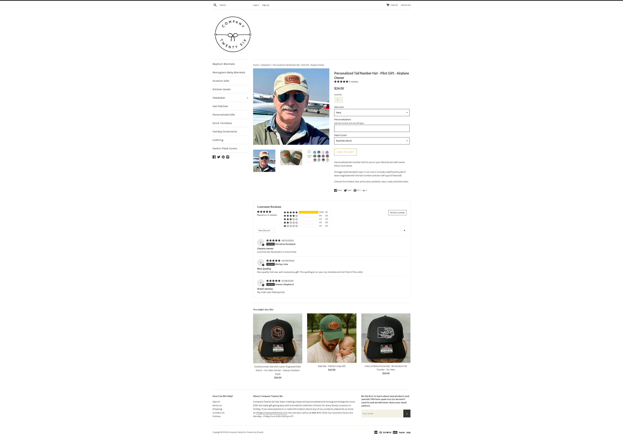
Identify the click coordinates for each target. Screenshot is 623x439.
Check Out (405, 5)
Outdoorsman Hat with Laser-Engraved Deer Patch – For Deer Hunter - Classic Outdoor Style (277, 370)
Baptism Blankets (224, 63)
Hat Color (339, 107)
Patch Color (340, 135)
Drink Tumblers (222, 123)
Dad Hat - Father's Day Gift (332, 366)
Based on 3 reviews (267, 215)
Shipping (217, 409)
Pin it (358, 190)
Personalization (342, 119)
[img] (273, 240)
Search (216, 401)
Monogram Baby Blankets (229, 72)
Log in (256, 5)
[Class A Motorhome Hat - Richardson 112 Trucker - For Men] (385, 338)
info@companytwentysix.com (271, 412)
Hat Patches (220, 106)
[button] (341, 81)
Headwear (230, 97)
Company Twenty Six (237, 432)
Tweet (349, 190)
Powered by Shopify (255, 432)
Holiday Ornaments (225, 131)
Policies (217, 416)
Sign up (265, 5)
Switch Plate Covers (225, 148)
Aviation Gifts (221, 80)
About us (217, 405)
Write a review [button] (397, 212)
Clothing (218, 140)
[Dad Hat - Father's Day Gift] (331, 338)
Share (339, 190)
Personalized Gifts (224, 114)
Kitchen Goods (222, 89)
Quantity (338, 95)
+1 (366, 190)
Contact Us (219, 412)
